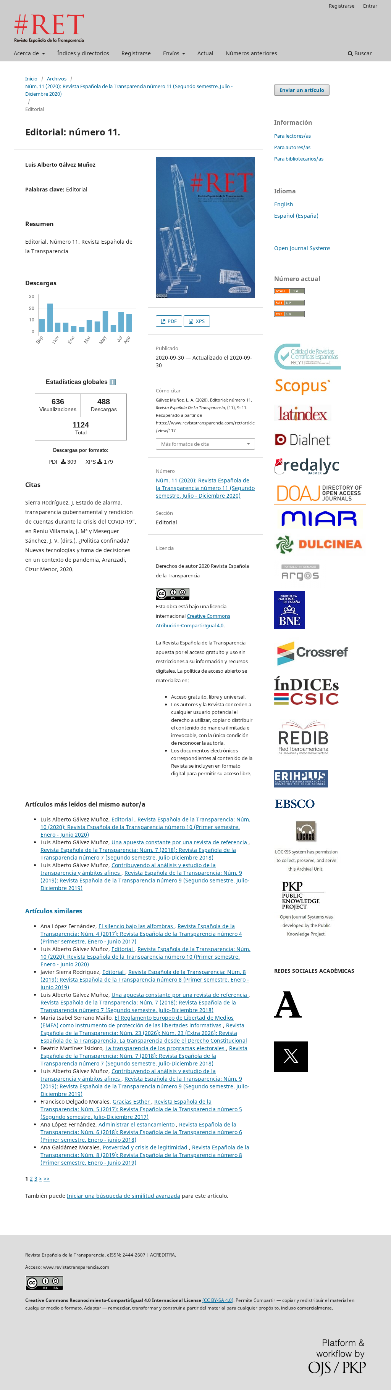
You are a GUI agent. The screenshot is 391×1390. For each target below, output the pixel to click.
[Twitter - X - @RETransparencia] (291, 1069)
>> (47, 1178)
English (283, 204)
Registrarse (136, 53)
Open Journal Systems (302, 248)
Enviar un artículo (302, 90)
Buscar (362, 53)
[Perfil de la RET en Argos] (300, 585)
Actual (205, 53)
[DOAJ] (320, 502)
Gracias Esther (132, 1101)
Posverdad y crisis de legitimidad (146, 1147)
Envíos (172, 53)
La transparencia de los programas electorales (165, 1048)
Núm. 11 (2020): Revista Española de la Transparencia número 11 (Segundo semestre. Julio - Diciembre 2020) (129, 90)
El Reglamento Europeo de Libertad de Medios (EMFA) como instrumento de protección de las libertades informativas (137, 1021)
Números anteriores (251, 53)
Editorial (122, 819)
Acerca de (27, 53)
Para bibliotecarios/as (298, 158)
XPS (200, 321)
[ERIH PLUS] (301, 785)
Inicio (31, 78)
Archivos (56, 78)
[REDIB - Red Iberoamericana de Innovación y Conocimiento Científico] (303, 759)
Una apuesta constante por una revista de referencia (180, 842)
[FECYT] (307, 367)
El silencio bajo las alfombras (136, 926)
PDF (171, 321)
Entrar (370, 5)
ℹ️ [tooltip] (112, 382)
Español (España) (296, 215)
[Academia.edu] (288, 1016)
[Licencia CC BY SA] (44, 1288)
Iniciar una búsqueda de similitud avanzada (123, 1195)
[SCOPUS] (302, 394)
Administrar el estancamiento (137, 1124)
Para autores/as (292, 147)
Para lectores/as (292, 135)
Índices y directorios (83, 53)
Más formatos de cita (185, 443)
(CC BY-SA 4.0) (217, 1300)
